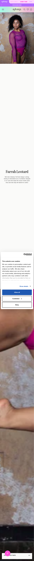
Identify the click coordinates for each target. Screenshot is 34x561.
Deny (17, 305)
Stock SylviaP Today (17, 5)
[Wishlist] (28, 9)
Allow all (17, 292)
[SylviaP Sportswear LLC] (17, 9)
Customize (15, 298)
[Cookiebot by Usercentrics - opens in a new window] (24, 254)
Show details (24, 286)
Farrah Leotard (10, 555)
